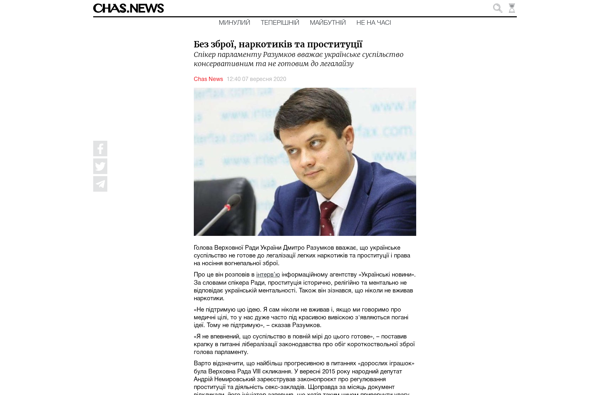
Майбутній (328, 23)
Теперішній (280, 23)
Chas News (208, 79)
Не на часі (374, 23)
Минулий (234, 23)
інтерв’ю (268, 275)
